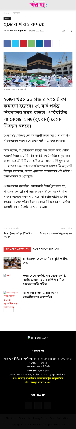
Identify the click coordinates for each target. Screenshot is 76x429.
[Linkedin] (39, 43)
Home (7, 13)
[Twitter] (15, 43)
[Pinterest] (23, 43)
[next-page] (11, 310)
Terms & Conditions (60, 418)
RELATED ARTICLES (17, 249)
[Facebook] (7, 43)
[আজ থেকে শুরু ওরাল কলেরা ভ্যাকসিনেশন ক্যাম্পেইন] (12, 300)
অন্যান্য (16, 13)
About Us (10, 418)
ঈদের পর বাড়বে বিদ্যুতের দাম (56, 233)
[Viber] (47, 43)
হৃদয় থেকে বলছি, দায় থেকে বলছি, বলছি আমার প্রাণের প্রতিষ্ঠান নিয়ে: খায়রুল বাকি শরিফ (44, 280)
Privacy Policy (40, 418)
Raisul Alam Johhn (16, 31)
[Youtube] (47, 405)
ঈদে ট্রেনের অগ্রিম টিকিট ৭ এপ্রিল (18, 235)
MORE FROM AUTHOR (46, 249)
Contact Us (24, 418)
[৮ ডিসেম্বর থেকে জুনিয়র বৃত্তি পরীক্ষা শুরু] (12, 263)
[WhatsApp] (31, 43)
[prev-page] (6, 310)
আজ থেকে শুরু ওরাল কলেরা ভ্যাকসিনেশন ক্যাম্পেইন (41, 295)
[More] (56, 43)
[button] (6, 4)
